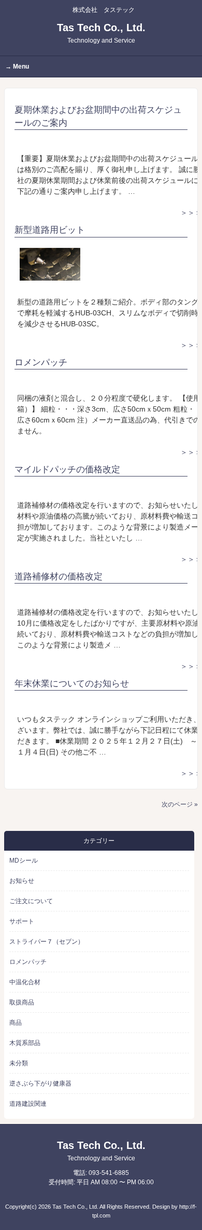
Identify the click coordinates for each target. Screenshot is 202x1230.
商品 (15, 1022)
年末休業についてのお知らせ (72, 684)
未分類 (18, 1063)
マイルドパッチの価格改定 (67, 469)
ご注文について (31, 901)
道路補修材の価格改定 (59, 576)
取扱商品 (21, 1002)
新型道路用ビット (50, 230)
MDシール (23, 860)
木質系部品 (24, 1043)
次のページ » (180, 804)
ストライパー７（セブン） (46, 941)
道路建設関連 (28, 1103)
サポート (21, 921)
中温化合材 (24, 982)
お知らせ (21, 880)
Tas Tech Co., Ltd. (101, 33)
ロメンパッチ (41, 362)
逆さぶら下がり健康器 (40, 1083)
